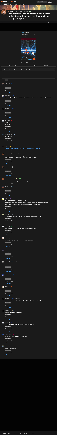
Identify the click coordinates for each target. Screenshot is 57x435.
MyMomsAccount (7, 134)
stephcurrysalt (7, 108)
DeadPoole (6, 83)
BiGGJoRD (6, 286)
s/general (11, 11)
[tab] (6, 4)
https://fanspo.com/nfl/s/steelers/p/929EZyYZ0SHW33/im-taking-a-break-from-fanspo (22, 148)
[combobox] (43, 2)
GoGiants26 (7, 261)
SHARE (50, 22)
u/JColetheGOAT (20, 11)
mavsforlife (7, 186)
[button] (21, 63)
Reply (12, 90)
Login (50, 1)
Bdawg (6, 146)
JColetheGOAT (7, 178)
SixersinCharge (7, 95)
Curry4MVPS (7, 214)
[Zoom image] (28, 46)
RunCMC (6, 198)
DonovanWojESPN (8, 334)
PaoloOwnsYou (7, 274)
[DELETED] (6, 120)
